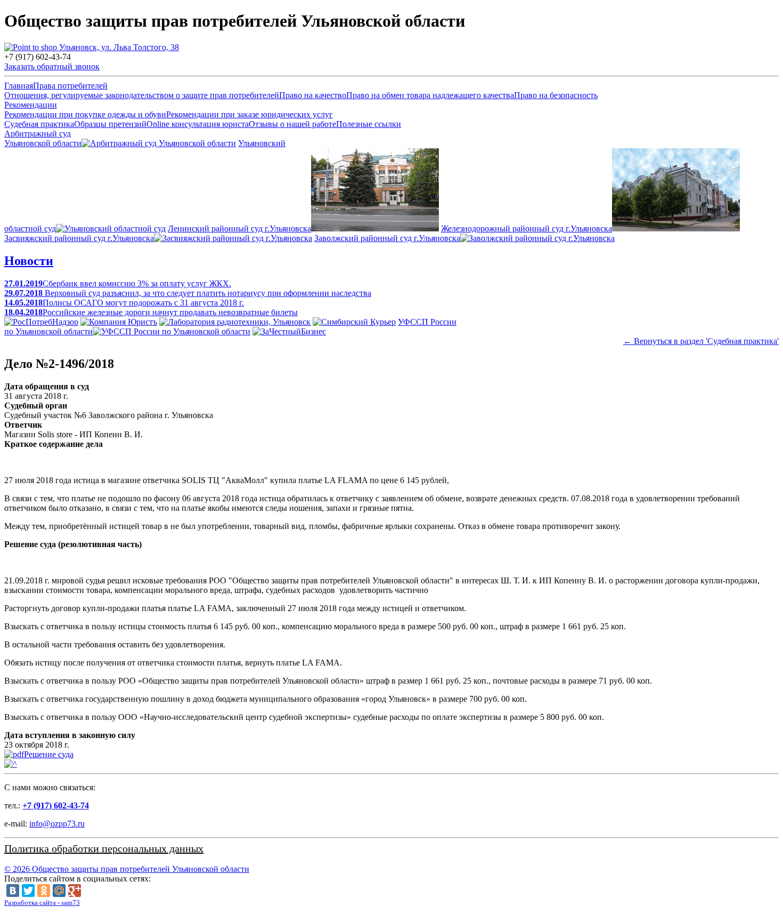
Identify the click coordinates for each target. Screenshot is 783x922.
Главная (18, 85)
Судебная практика (39, 124)
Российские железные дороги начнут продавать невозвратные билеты (151, 312)
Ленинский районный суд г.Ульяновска (239, 228)
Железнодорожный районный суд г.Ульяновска (526, 228)
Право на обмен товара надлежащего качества (430, 95)
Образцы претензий (110, 124)
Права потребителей (70, 85)
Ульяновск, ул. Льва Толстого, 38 (118, 47)
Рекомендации (30, 104)
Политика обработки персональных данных (103, 848)
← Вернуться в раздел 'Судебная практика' (701, 341)
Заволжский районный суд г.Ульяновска (387, 238)
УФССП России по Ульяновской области (230, 326)
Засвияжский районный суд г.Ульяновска (79, 238)
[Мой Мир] (59, 890)
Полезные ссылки (368, 124)
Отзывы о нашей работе (292, 124)
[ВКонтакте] (12, 890)
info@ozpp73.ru (57, 823)
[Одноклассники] (43, 890)
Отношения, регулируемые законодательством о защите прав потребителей (141, 95)
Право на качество (312, 95)
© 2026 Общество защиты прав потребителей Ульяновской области (126, 868)
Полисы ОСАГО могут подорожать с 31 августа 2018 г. (124, 302)
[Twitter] (28, 890)
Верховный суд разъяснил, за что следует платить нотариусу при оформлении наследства (187, 293)
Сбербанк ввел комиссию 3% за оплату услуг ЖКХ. (117, 283)
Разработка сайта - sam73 (42, 903)
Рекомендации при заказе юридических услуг (249, 114)
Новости (28, 261)
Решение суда (49, 754)
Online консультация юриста (197, 124)
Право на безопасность (556, 95)
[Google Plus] (74, 890)
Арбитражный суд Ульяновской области (42, 138)
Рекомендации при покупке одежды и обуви (85, 114)
